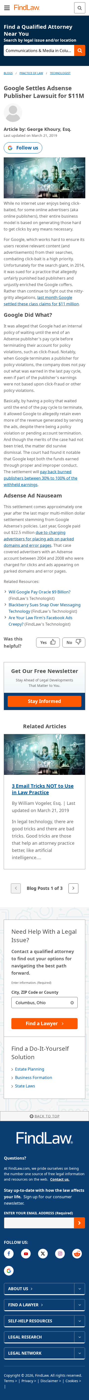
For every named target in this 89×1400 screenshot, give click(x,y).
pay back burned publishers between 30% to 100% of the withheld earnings (40, 478)
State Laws (25, 1086)
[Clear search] (72, 1002)
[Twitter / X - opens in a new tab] (43, 1253)
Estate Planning (29, 1069)
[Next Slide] (73, 888)
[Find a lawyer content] (79, 1304)
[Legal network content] (79, 1353)
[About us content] (79, 1288)
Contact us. (59, 1179)
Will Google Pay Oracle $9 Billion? (39, 592)
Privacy (27, 1380)
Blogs (8, 73)
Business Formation (33, 1077)
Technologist (60, 73)
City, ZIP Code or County (34, 992)
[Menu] (7, 8)
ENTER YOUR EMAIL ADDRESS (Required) (38, 1213)
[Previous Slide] (16, 888)
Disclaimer (49, 1380)
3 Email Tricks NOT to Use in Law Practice (43, 789)
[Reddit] (77, 1253)
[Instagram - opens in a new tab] (60, 1253)
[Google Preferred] (9, 1271)
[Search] (79, 7)
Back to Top (47, 1116)
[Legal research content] (79, 1337)
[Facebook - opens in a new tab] (9, 1253)
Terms (9, 1380)
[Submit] (79, 1222)
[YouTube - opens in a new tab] (26, 1253)
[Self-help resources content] (79, 1320)
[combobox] (44, 1002)
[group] (44, 814)
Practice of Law (31, 73)
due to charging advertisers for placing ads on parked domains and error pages (39, 539)
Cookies (72, 1380)
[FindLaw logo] (28, 7)
